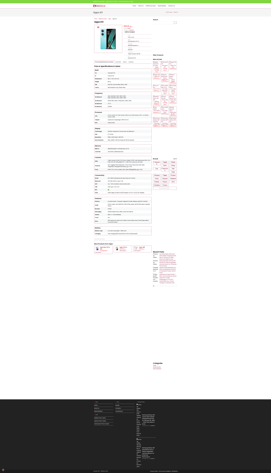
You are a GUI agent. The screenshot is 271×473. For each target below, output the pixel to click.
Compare (118, 408)
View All (175, 158)
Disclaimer (175, 471)
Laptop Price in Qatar (112, 1)
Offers (125, 62)
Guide (154, 365)
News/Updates (157, 369)
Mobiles (131, 30)
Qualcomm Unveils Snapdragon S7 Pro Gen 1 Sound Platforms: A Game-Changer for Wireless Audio (166, 280)
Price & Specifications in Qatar (104, 62)
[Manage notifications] (3, 470)
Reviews (131, 62)
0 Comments (152, 425)
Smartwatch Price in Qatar (126, 1)
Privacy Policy (154, 471)
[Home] (164, 12)
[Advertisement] (165, 39)
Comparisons (119, 411)
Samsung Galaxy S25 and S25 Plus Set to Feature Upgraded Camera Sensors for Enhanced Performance (167, 263)
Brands (117, 405)
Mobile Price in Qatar (99, 1)
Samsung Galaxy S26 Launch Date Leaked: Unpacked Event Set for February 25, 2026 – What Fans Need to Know (167, 256)
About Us (96, 408)
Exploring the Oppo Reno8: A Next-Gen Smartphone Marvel (167, 275)
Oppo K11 (176, 12)
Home (96, 405)
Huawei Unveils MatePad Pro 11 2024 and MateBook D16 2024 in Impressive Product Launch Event (167, 270)
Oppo (111, 244)
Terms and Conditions (165, 471)
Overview (118, 62)
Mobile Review (157, 367)
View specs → (99, 252)
